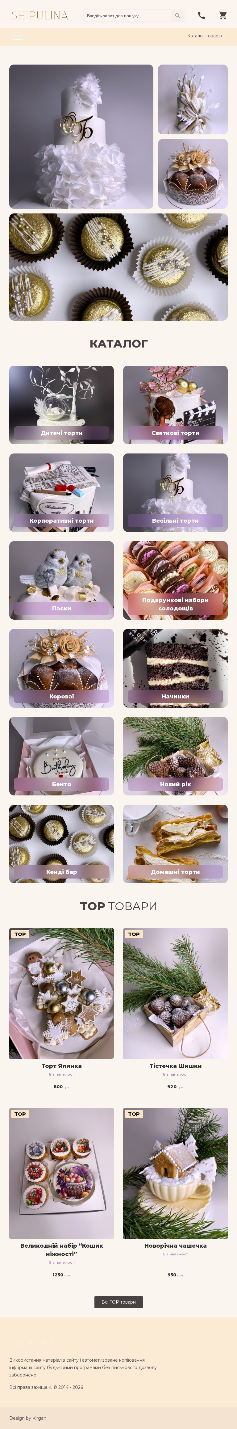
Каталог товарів (204, 36)
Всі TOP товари (119, 1302)
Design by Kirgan (27, 1418)
